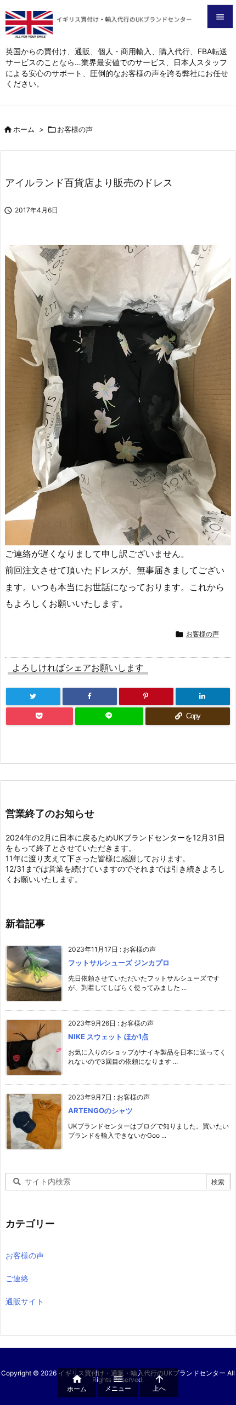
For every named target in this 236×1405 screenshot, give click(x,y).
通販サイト (24, 1301)
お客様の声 (75, 129)
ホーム (24, 129)
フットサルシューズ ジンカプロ (119, 962)
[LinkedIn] (203, 696)
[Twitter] (33, 696)
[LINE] (109, 716)
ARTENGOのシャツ (100, 1110)
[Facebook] (90, 696)
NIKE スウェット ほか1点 (108, 1036)
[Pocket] (39, 716)
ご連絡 (17, 1278)
